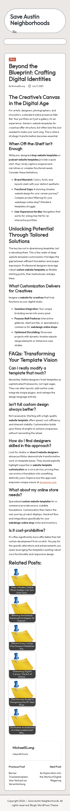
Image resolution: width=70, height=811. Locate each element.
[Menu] (14, 32)
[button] (20, 754)
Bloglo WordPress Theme (44, 805)
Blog (12, 59)
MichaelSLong (23, 747)
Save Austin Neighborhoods (30, 19)
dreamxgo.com (48, 482)
